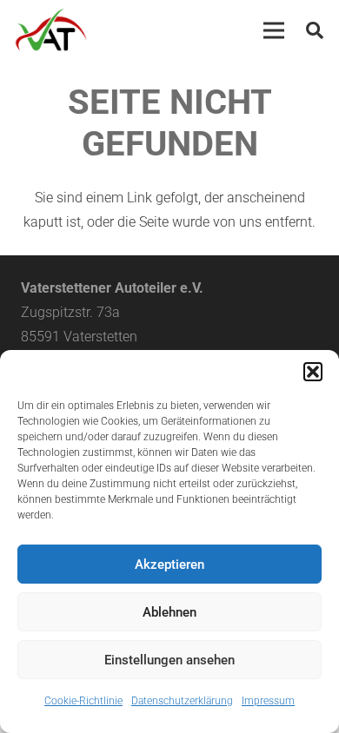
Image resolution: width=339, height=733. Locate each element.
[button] (313, 371)
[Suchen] (315, 30)
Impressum (268, 701)
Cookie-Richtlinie (83, 701)
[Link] (51, 30)
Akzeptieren (169, 564)
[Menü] (274, 30)
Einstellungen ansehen (169, 660)
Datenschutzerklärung (182, 701)
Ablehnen (169, 612)
